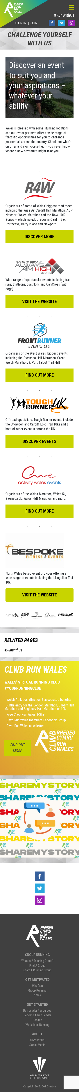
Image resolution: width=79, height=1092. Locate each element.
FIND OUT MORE (17, 747)
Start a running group (37, 970)
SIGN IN (20, 23)
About (37, 1034)
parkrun (37, 1020)
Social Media (37, 1045)
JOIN (34, 23)
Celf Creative (48, 1086)
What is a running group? (37, 961)
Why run (37, 986)
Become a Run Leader (37, 1015)
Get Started (37, 1004)
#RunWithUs (64, 15)
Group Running (37, 955)
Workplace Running (37, 1025)
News (37, 995)
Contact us (37, 1040)
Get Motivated (37, 980)
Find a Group (37, 966)
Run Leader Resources (37, 1011)
